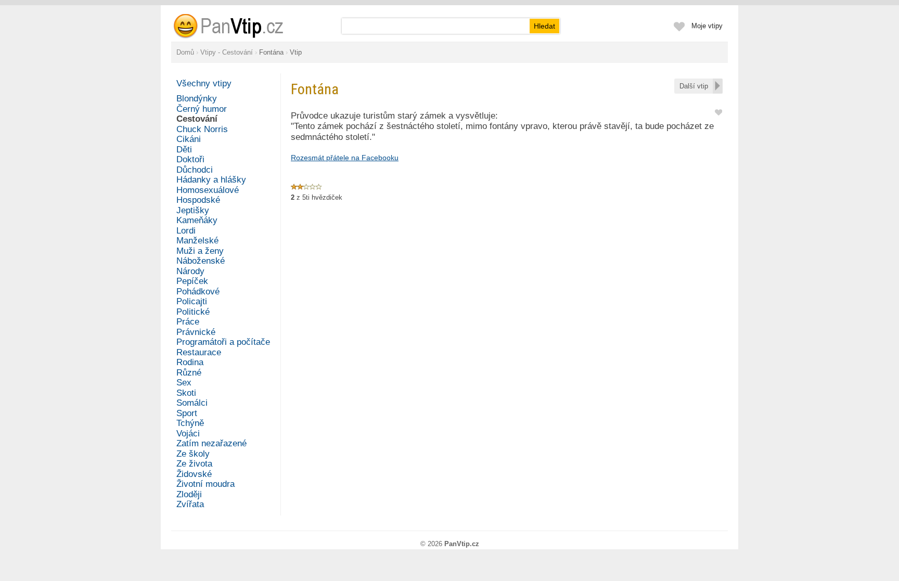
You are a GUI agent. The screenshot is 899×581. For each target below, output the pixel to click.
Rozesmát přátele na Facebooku (345, 157)
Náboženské (200, 261)
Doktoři (190, 159)
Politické (193, 312)
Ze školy (193, 454)
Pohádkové (198, 291)
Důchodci (194, 170)
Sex (183, 383)
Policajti (191, 301)
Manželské (197, 241)
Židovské (194, 474)
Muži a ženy (200, 251)
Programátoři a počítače (223, 342)
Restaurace (198, 352)
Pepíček (192, 281)
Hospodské (198, 200)
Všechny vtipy (204, 83)
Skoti (186, 393)
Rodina (189, 362)
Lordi (186, 231)
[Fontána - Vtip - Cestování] (241, 26)
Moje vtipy (707, 26)
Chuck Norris (202, 129)
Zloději (189, 494)
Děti (184, 149)
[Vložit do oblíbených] (718, 111)
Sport (186, 413)
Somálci (192, 403)
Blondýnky (196, 99)
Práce (187, 322)
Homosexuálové (207, 190)
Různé (188, 373)
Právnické (195, 332)
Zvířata (190, 504)
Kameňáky (196, 220)
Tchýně (190, 423)
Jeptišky (192, 210)
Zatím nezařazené (211, 443)
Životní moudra (205, 484)
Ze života (194, 464)
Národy (190, 271)
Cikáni (188, 139)
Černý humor (201, 109)
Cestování (196, 119)
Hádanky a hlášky (211, 180)
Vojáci (188, 433)
